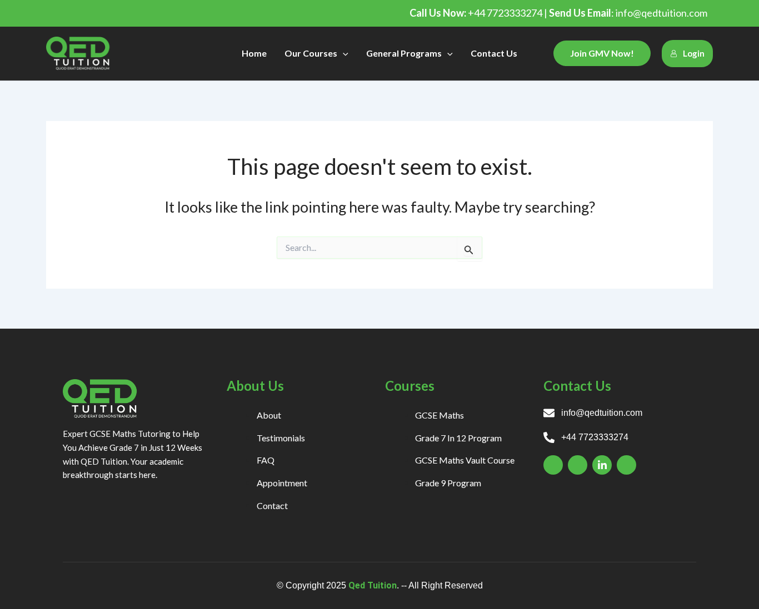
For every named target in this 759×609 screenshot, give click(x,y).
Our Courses (310, 53)
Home (254, 53)
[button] (342, 53)
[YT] (626, 465)
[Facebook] (553, 465)
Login (694, 53)
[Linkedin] (602, 465)
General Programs (404, 53)
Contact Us (494, 53)
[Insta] (577, 465)
